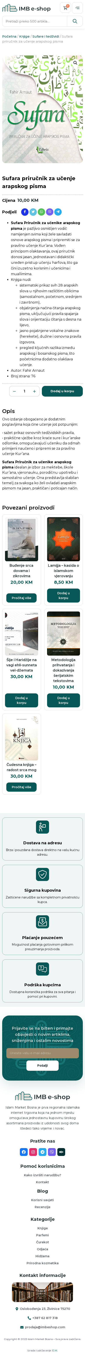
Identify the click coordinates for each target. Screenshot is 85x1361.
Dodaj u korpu (62, 391)
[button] (77, 8)
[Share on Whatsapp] (41, 211)
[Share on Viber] (49, 211)
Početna (9, 36)
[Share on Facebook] (24, 211)
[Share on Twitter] (33, 211)
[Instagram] (33, 1152)
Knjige (24, 36)
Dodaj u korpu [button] (63, 595)
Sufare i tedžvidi (45, 36)
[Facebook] (24, 1152)
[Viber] (52, 1152)
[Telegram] (42, 1152)
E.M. (55, 1350)
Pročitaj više (21, 598)
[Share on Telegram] (58, 211)
